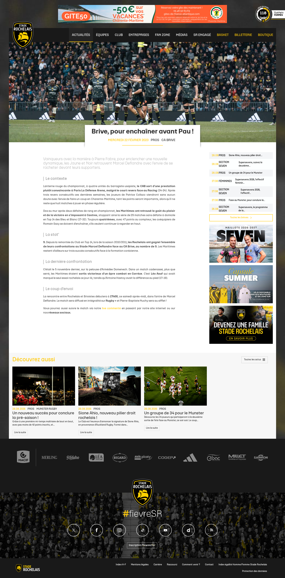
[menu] (81, 35)
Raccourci (172, 565)
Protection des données (254, 571)
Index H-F (121, 565)
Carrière (158, 565)
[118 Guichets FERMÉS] (270, 22)
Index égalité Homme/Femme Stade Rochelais (243, 565)
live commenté (111, 308)
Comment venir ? (191, 565)
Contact (209, 565)
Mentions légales (140, 565)
